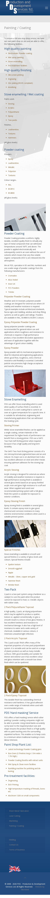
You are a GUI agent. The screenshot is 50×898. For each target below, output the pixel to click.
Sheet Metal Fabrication (19, 811)
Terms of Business (17, 849)
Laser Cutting (14, 816)
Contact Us (13, 844)
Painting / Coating (16, 826)
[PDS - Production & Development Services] (19, 7)
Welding (12, 840)
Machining (13, 821)
